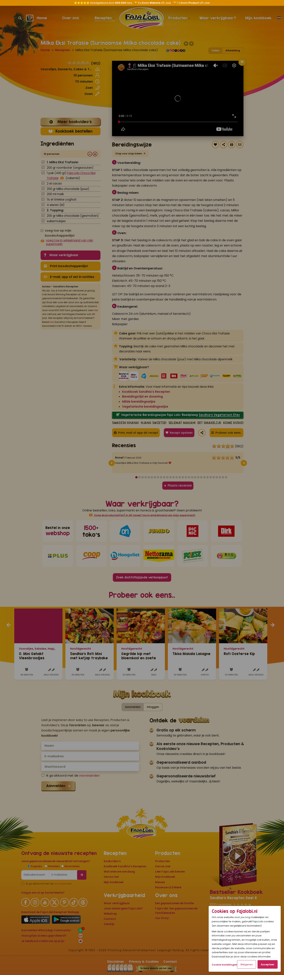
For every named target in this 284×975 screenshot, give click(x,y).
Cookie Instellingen (224, 964)
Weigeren (246, 964)
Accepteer (267, 964)
